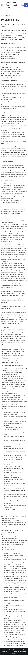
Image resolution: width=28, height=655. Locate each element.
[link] (26, 5)
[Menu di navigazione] (23, 5)
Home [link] (2, 15)
